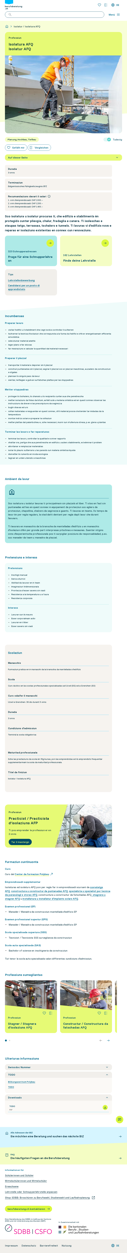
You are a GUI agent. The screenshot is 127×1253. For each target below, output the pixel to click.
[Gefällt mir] (44, 1013)
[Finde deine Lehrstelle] (86, 251)
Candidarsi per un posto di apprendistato (24, 287)
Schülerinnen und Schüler (19, 1175)
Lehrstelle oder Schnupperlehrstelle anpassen (31, 1191)
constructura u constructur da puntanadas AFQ (39, 891)
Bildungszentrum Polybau (21, 1081)
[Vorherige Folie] (101, 1040)
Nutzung (66, 1245)
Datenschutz (29, 1245)
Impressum (11, 1245)
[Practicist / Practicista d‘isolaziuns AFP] (58, 826)
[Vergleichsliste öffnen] (106, 5)
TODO (11, 1087)
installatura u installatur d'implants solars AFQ (50, 898)
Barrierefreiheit (49, 1245)
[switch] (112, 139)
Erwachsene (12, 1186)
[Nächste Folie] (108, 1040)
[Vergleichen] (51, 1013)
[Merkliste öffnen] (99, 5)
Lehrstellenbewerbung (21, 280)
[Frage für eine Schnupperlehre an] (31, 251)
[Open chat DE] (119, 1119)
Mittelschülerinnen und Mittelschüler (26, 1180)
